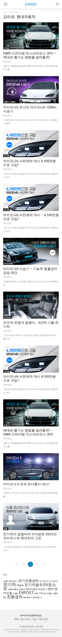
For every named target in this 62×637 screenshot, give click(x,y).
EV (4, 597)
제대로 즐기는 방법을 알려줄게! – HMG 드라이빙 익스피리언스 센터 (28, 432)
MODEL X (37, 597)
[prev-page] (17, 564)
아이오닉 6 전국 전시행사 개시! (26, 484)
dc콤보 (22, 589)
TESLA (42, 593)
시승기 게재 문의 (40, 619)
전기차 (9, 584)
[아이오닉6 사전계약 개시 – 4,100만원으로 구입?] (31, 197)
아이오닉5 (44, 581)
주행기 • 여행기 (9, 102)
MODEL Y (42, 589)
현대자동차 (32, 589)
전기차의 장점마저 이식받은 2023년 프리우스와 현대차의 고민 (30, 536)
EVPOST (26, 592)
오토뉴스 (7, 425)
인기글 (6, 48)
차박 (36, 593)
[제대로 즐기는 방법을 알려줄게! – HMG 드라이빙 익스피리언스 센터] (31, 412)
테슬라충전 (13, 589)
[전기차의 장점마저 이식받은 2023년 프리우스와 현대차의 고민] (31, 516)
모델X (49, 593)
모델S (15, 593)
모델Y (5, 581)
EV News (7, 317)
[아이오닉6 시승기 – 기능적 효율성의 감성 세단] (31, 251)
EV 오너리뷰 (8, 263)
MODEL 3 (13, 581)
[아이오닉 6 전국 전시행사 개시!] (31, 466)
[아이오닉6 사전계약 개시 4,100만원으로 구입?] (31, 143)
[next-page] (43, 564)
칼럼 (5, 529)
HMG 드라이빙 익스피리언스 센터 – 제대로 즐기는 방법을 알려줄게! (29, 55)
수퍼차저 (53, 581)
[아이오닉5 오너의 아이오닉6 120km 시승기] (31, 89)
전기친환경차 (29, 580)
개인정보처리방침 (26, 626)
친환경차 (15, 596)
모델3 (55, 593)
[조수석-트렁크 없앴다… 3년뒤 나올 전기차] (31, 305)
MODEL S (27, 597)
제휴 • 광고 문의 (21, 619)
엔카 (51, 589)
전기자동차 (33, 584)
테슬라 (20, 585)
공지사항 (39, 626)
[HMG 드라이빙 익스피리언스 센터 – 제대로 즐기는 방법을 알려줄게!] (31, 35)
